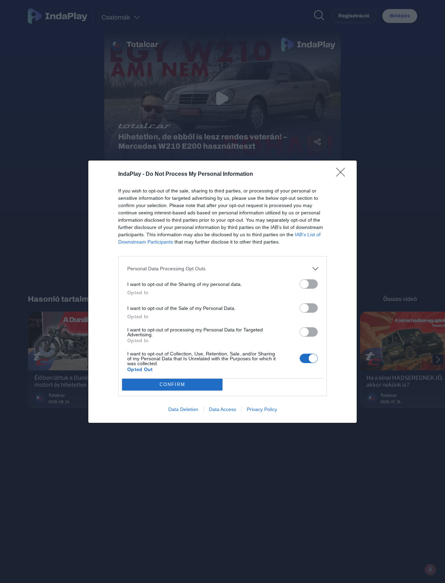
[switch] (309, 284)
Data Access (222, 409)
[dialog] (222, 291)
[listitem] (222, 268)
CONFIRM (172, 384)
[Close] (342, 174)
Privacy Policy (262, 409)
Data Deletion (183, 409)
